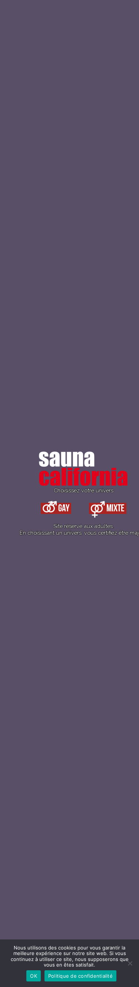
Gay (63, 508)
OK (33, 976)
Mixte (115, 508)
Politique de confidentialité (80, 976)
